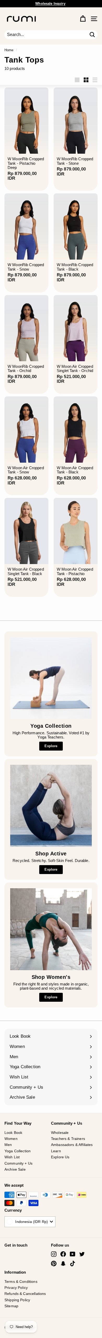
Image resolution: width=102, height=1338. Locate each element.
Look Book (13, 1132)
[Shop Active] (51, 806)
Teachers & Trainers (68, 1138)
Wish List (12, 1157)
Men (8, 1145)
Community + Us (18, 1163)
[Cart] (83, 19)
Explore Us (60, 1157)
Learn (56, 1151)
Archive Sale (15, 1169)
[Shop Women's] (51, 929)
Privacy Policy (16, 1287)
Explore (50, 746)
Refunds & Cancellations (25, 1293)
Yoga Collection (17, 1151)
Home (9, 50)
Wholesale (60, 1132)
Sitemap (11, 1306)
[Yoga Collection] (51, 678)
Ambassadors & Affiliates (72, 1145)
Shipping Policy (17, 1300)
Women (11, 1138)
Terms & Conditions (20, 1281)
